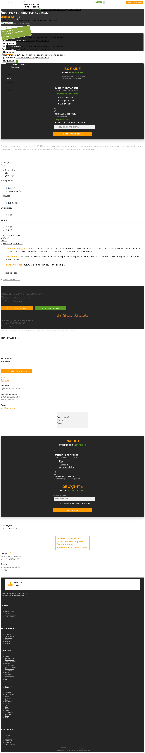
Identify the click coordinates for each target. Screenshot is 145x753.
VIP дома (7, 656)
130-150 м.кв (51, 248)
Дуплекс (29, 265)
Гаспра (7, 716)
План (9, 78)
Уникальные (8, 670)
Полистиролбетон (10, 636)
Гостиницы (15, 67)
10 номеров (88, 256)
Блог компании (9, 616)
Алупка (7, 710)
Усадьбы (7, 663)
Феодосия (8, 696)
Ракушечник (8, 638)
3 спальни (60, 251)
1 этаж (10, 251)
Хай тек (7, 672)
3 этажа (33, 251)
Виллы (7, 679)
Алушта (7, 708)
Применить (6, 235)
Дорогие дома (9, 665)
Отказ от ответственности (82, 750)
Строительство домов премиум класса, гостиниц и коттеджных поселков (14, 594)
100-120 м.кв (35, 248)
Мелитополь (9, 740)
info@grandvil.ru (81, 315)
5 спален (87, 251)
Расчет (9, 74)
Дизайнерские (9, 676)
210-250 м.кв (100, 248)
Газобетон (8, 634)
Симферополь (9, 694)
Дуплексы (8, 674)
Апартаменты (17, 70)
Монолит (7, 643)
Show (5, 238)
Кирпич (7, 639)
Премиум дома (9, 660)
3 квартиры (43, 265)
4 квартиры (59, 265)
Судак (7, 703)
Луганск (7, 737)
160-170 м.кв (68, 248)
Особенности (10, 82)
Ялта (6, 707)
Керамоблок (9, 641)
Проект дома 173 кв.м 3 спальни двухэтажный (25, 49)
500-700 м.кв (133, 248)
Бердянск (8, 742)
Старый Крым (9, 712)
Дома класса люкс (10, 661)
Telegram (67, 315)
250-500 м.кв (117, 248)
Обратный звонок (135, 2)
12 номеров (104, 256)
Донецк (7, 735)
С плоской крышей (10, 667)
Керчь (7, 717)
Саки (6, 700)
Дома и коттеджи (18, 64)
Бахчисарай (8, 701)
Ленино (7, 705)
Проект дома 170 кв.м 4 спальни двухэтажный (25, 57)
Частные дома (9, 611)
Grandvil (81, 748)
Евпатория (8, 698)
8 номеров (73, 256)
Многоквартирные (10, 615)
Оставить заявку (50, 308)
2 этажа (21, 251)
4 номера (60, 256)
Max (59, 315)
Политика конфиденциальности (64, 750)
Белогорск (8, 714)
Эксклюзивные (9, 669)
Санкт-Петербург (10, 744)
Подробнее (8, 43)
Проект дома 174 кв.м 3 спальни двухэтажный (25, 40)
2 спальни (46, 251)
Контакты (9, 90)
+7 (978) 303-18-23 (117, 2)
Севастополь (9, 692)
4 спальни (74, 251)
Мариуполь (8, 739)
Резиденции (8, 678)
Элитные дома (9, 658)
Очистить (18, 235)
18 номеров (119, 256)
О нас (7, 28)
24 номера (133, 256)
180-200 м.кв (84, 248)
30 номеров (13, 259)
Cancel (4, 240)
